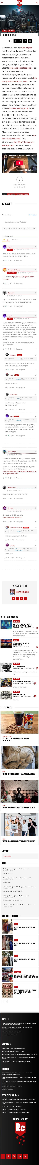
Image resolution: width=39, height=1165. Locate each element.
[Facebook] (16, 41)
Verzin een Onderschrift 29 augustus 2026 (18, 774)
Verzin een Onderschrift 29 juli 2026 (24, 928)
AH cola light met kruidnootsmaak (15, 738)
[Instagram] (17, 598)
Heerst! (11, 30)
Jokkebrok (12, 452)
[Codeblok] (21, 228)
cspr (11, 375)
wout (18, 359)
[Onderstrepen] (9, 228)
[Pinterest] (25, 41)
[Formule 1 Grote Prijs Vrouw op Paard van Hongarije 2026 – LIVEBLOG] (7, 974)
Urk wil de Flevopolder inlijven (12, 1038)
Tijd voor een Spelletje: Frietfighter (21, 644)
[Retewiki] (25, 1156)
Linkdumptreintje (19, 694)
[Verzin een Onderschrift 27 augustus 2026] (19, 824)
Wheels (17, 972)
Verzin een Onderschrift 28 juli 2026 (24, 944)
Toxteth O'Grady (14, 270)
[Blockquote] (19, 228)
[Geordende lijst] (14, 228)
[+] (29, 228)
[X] (20, 41)
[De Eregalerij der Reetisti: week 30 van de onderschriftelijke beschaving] (7, 990)
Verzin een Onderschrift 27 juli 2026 (24, 960)
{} (26, 228)
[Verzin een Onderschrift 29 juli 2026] (7, 926)
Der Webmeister (16, 528)
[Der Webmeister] (13, 592)
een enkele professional (20, 68)
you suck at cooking (22, 194)
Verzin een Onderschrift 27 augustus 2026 (18, 841)
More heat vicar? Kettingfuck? (12, 1106)
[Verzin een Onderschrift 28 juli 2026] (7, 942)
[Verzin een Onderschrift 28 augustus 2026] (19, 791)
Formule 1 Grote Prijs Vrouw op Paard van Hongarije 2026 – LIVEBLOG (26, 976)
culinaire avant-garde (18, 108)
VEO (3, 771)
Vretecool (6, 736)
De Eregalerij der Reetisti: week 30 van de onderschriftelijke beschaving (25, 992)
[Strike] (11, 228)
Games (16, 640)
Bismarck (11, 293)
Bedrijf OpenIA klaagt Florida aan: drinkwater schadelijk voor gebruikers (17, 1028)
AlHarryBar (12, 487)
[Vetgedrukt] (4, 228)
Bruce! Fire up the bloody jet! (23, 681)
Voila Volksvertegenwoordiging (12, 1086)
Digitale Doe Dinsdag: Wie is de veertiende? (16, 1112)
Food (5, 30)
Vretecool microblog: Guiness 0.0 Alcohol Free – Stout (20, 1054)
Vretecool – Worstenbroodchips (13, 1051)
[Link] (24, 228)
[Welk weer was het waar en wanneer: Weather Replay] (6, 624)
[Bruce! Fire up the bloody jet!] (6, 682)
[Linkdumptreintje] (6, 695)
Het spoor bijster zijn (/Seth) (11, 1032)
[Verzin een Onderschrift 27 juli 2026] (7, 958)
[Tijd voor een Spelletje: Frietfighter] (6, 643)
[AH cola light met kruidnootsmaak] (19, 722)
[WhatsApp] (30, 41)
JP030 (10, 508)
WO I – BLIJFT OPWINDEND (9, 1035)
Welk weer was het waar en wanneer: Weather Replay (22, 625)
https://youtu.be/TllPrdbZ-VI (12, 517)
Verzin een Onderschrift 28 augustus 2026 (18, 807)
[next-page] (6, 1001)
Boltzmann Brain (19, 666)
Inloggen (33, 215)
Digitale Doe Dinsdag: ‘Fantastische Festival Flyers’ (18, 1099)
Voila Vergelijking (8, 1089)
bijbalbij (13, 355)
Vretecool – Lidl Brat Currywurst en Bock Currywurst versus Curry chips (16, 1062)
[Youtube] (25, 598)
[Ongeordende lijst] (16, 228)
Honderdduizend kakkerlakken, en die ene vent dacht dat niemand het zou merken (19, 1024)
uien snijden (26, 48)
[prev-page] (3, 1001)
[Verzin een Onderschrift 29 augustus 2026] (19, 757)
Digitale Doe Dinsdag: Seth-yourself (14, 1109)
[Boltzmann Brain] (6, 667)
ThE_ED (15, 646)
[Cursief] (6, 228)
